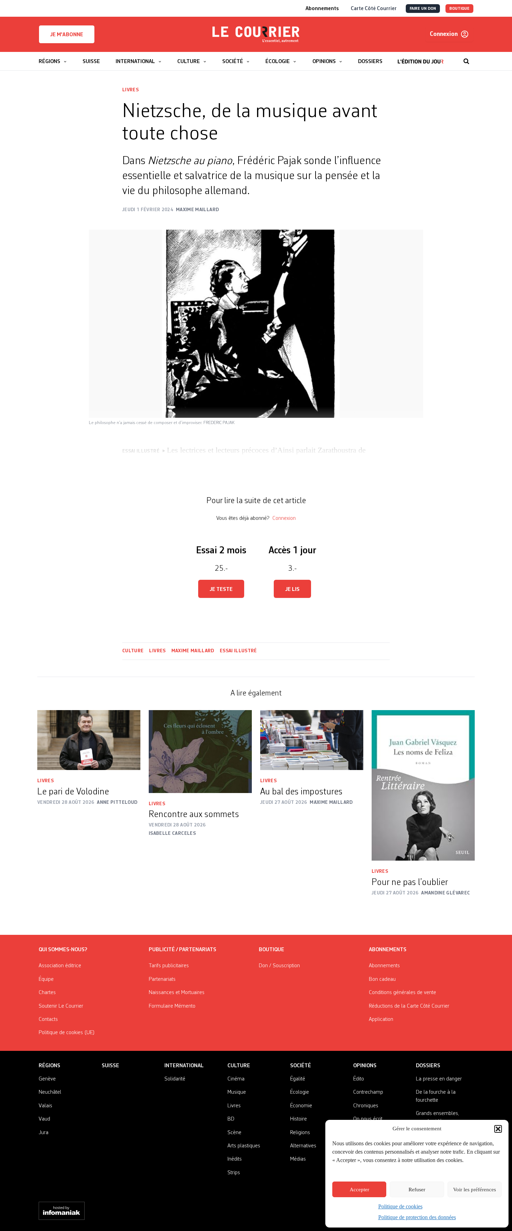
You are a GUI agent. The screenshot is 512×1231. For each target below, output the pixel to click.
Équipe (46, 979)
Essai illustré (238, 650)
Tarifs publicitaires (169, 966)
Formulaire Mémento (172, 1006)
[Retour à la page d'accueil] (256, 34)
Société (300, 1066)
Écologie (299, 1092)
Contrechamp (368, 1092)
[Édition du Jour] (420, 58)
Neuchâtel (50, 1092)
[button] (498, 1128)
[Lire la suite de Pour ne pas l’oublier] (423, 785)
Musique (236, 1092)
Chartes (47, 992)
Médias (298, 1159)
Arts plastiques (243, 1146)
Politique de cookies (400, 1206)
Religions (300, 1133)
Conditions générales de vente (402, 992)
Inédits (234, 1159)
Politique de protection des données (417, 1217)
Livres (130, 89)
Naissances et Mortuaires (176, 992)
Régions (49, 1066)
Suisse (110, 1066)
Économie (301, 1106)
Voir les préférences (474, 1189)
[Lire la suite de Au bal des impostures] (311, 740)
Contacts (48, 1019)
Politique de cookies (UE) (67, 1033)
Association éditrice (60, 966)
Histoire (298, 1119)
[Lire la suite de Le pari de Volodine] (88, 740)
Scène (234, 1133)
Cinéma (236, 1079)
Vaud (44, 1119)
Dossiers (428, 1066)
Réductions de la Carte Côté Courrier (409, 1006)
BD (230, 1119)
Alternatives (303, 1146)
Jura (43, 1133)
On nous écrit (367, 1119)
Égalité (297, 1079)
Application (381, 1019)
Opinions (365, 1066)
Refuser (417, 1189)
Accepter (359, 1189)
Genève (47, 1079)
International (184, 1066)
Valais (45, 1106)
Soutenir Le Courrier (61, 1006)
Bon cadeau (382, 979)
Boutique (271, 950)
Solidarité (174, 1079)
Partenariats (162, 979)
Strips (233, 1173)
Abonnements (384, 966)
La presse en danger (439, 1079)
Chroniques (365, 1106)
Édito (358, 1079)
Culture (132, 650)
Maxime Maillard (192, 650)
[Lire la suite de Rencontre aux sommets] (200, 751)
